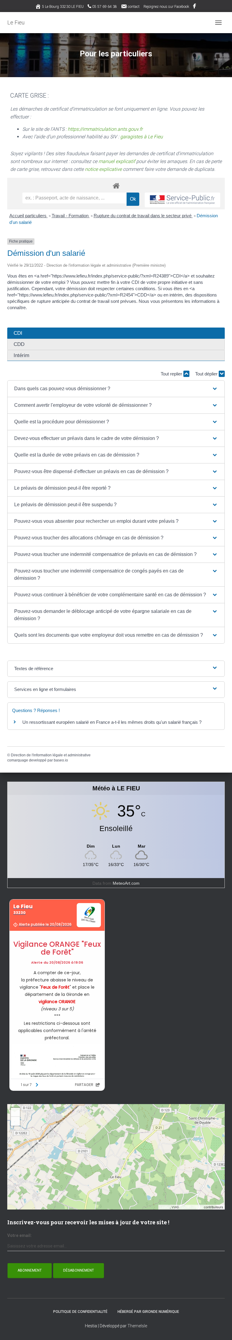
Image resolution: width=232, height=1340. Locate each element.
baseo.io (61, 760)
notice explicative (103, 169)
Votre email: (19, 1235)
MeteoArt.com (126, 883)
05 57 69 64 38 (104, 7)
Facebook (195, 7)
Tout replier (172, 373)
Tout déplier (207, 373)
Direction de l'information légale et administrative (51, 755)
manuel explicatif (116, 161)
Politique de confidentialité (80, 1312)
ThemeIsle (137, 1325)
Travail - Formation (71, 215)
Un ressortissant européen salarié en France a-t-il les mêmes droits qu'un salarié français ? (111, 722)
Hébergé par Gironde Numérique (148, 1312)
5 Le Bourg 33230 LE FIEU (63, 7)
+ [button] (16, 1112)
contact (134, 7)
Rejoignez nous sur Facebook (166, 7)
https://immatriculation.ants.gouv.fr (105, 129)
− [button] (16, 1121)
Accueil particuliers (28, 215)
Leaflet (165, 1206)
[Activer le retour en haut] (220, 1327)
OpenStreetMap (191, 1206)
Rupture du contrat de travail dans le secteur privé (143, 215)
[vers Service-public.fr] (182, 200)
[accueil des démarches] (116, 185)
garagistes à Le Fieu (141, 137)
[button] (116, 389)
